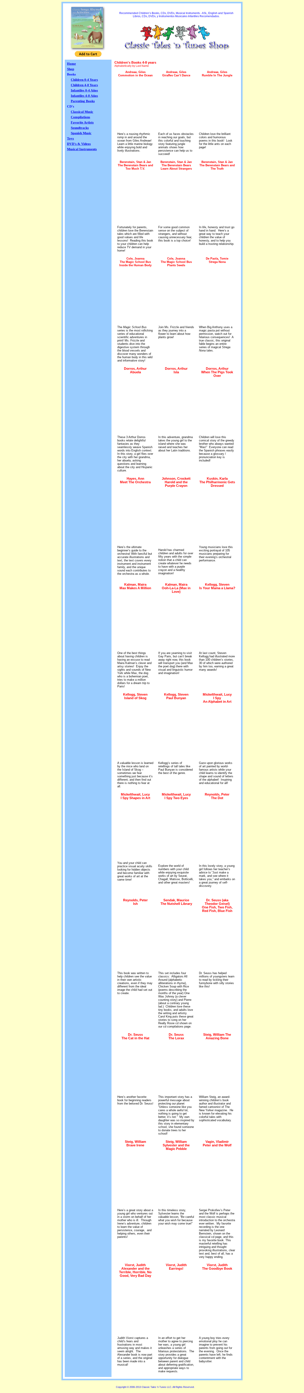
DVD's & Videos (79, 144)
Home (71, 63)
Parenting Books (83, 101)
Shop (70, 69)
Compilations (80, 117)
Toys (70, 138)
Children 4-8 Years (84, 85)
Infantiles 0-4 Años (84, 90)
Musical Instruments (82, 149)
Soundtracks (80, 128)
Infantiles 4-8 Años (84, 95)
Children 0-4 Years (84, 79)
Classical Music (82, 112)
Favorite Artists (82, 122)
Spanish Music (81, 133)
